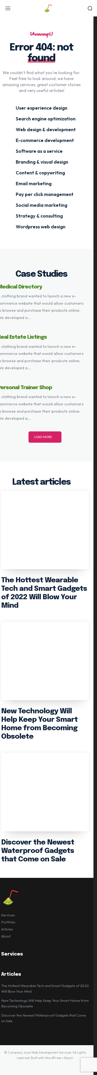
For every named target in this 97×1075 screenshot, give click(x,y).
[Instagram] (35, 1065)
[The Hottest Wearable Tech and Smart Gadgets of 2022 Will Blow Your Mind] (45, 530)
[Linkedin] (45, 1065)
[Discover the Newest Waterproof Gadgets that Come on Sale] (45, 792)
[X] (55, 1065)
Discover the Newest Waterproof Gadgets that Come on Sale (37, 851)
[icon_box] (38, 107)
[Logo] (48, 8)
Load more (43, 437)
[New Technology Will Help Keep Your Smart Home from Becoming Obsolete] (45, 661)
